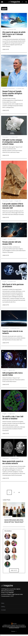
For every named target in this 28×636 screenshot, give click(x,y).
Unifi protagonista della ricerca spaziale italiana (12, 373)
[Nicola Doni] (7, 536)
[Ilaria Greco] (7, 564)
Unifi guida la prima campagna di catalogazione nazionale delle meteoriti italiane (12, 141)
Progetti (4, 29)
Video (2, 603)
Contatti (3, 609)
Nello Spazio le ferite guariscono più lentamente (13, 285)
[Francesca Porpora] (14, 550)
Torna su (13, 631)
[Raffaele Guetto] (7, 550)
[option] (14, 513)
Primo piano (5, 137)
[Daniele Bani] (7, 543)
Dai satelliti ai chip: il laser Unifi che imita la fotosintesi (12, 417)
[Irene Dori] (14, 543)
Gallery (3, 606)
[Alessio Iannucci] (14, 557)
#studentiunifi (7, 517)
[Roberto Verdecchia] (7, 557)
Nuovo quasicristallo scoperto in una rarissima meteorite (12, 462)
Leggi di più (5, 49)
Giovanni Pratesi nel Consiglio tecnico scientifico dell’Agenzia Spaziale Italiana (12, 93)
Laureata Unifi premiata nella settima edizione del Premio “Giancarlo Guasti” (14, 521)
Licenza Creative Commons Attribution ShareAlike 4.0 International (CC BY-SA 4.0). (16, 627)
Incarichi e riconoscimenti (8, 88)
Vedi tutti (14, 570)
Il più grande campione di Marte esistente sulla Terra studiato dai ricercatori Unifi (13, 205)
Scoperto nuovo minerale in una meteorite (12, 332)
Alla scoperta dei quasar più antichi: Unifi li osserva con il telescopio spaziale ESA (14, 34)
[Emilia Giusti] (14, 536)
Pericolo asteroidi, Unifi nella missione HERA (11, 242)
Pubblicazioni (5, 328)
